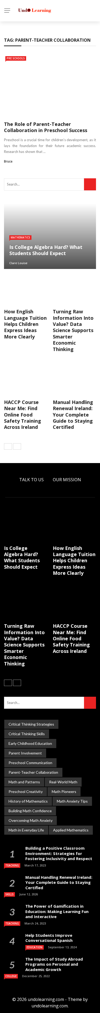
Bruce (8, 161)
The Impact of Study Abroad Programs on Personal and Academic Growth (54, 964)
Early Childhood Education (30, 743)
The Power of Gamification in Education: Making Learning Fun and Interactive (57, 911)
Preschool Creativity (26, 791)
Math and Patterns (24, 782)
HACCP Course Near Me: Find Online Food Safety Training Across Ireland (22, 414)
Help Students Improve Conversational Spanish (49, 938)
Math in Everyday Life (26, 830)
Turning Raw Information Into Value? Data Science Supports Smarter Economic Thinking (73, 330)
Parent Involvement (25, 753)
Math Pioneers (64, 791)
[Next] (17, 446)
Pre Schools (16, 58)
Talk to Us (31, 480)
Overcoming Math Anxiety (31, 820)
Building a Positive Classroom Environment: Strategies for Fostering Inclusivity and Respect (58, 853)
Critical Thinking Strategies (31, 724)
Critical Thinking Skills (27, 733)
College (11, 976)
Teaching (12, 865)
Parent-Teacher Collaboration (33, 772)
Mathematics (20, 237)
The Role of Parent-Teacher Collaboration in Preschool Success (45, 127)
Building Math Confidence (30, 810)
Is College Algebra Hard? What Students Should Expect (22, 557)
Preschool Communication (30, 762)
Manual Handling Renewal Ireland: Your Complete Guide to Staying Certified (73, 414)
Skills (9, 894)
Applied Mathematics (71, 830)
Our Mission (67, 480)
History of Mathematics (28, 801)
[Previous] (8, 446)
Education (34, 947)
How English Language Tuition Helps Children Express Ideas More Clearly (25, 324)
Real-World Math (63, 782)
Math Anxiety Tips (72, 801)
